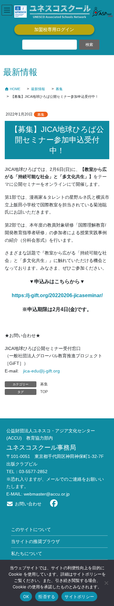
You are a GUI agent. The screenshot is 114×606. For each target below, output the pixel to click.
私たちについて (26, 553)
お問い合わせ (27, 503)
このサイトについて (31, 529)
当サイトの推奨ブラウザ (35, 541)
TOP (44, 392)
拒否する (46, 596)
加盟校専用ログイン (54, 29)
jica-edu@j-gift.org (41, 370)
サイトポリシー (79, 596)
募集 (40, 114)
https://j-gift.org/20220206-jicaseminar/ (57, 295)
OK (26, 596)
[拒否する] (106, 583)
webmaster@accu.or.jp (47, 494)
